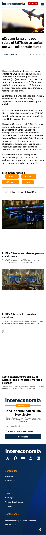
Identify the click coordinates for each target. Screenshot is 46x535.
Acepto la (20, 431)
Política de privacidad (14, 502)
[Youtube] (23, 458)
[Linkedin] (38, 458)
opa (28, 182)
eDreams (10, 182)
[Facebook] (15, 458)
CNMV (28, 176)
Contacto (9, 493)
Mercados (10, 54)
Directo (33, 3)
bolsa (12, 176)
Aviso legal (9, 497)
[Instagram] (30, 458)
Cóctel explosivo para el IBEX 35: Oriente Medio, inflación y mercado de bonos (22, 379)
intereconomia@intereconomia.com (20, 520)
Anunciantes (10, 480)
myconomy (9, 476)
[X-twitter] (7, 458)
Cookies (8, 506)
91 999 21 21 (10, 524)
